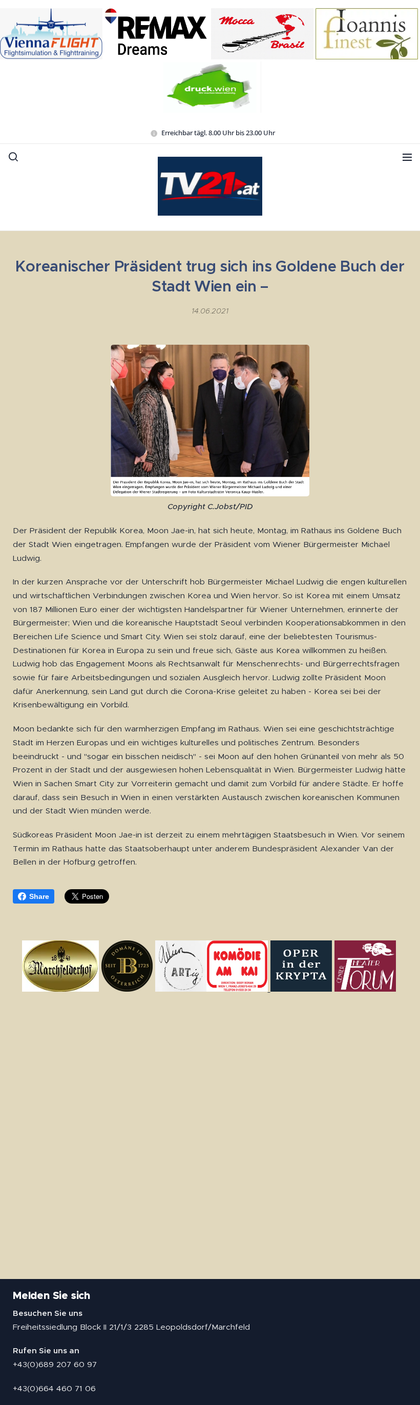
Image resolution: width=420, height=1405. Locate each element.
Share (39, 896)
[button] (13, 157)
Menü (407, 156)
